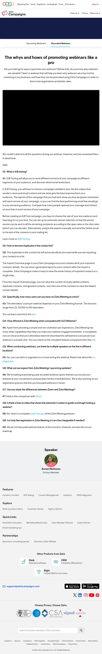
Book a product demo (13, 509)
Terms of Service (67, 641)
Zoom (39, 396)
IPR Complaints (39, 641)
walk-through (37, 413)
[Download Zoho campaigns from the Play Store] (90, 586)
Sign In (95, 4)
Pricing (85, 13)
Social (32, 4)
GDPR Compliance (59, 644)
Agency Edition (55, 509)
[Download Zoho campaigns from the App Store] (72, 586)
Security (17, 641)
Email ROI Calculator (12, 523)
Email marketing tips (12, 528)
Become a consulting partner (16, 541)
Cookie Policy (45, 644)
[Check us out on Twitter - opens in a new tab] (75, 595)
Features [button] (73, 13)
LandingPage (52, 4)
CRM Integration (84, 495)
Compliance (27, 641)
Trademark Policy (32, 644)
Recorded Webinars (60, 43)
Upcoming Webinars (36, 43)
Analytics (67, 495)
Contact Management (49, 495)
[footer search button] (81, 630)
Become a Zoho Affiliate (45, 541)
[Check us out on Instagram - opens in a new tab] (86, 595)
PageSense (41, 4)
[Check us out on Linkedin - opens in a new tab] (80, 595)
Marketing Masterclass (36, 523)
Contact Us (8, 641)
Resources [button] (94, 13)
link (33, 314)
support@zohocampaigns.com (23, 586)
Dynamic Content (11, 495)
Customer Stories (35, 509)
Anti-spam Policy (53, 641)
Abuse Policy (72, 644)
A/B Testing (23, 239)
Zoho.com (8, 4)
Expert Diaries (83, 523)
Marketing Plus (23, 4)
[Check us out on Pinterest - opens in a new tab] (97, 595)
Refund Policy (93, 641)
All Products (69, 4)
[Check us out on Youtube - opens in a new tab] (91, 595)
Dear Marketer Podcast (62, 523)
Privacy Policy (81, 641)
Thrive (60, 4)
